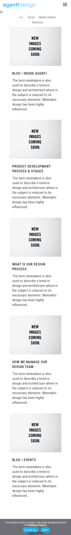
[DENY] (66, 527)
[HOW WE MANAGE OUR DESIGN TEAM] (35, 335)
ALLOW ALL (30, 529)
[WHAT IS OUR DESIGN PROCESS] (35, 237)
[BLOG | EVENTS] (35, 433)
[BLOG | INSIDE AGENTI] (35, 46)
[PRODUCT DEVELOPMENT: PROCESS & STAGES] (35, 139)
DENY (45, 529)
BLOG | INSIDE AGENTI (29, 73)
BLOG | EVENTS (24, 460)
